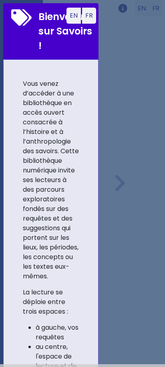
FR (89, 15)
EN (74, 15)
